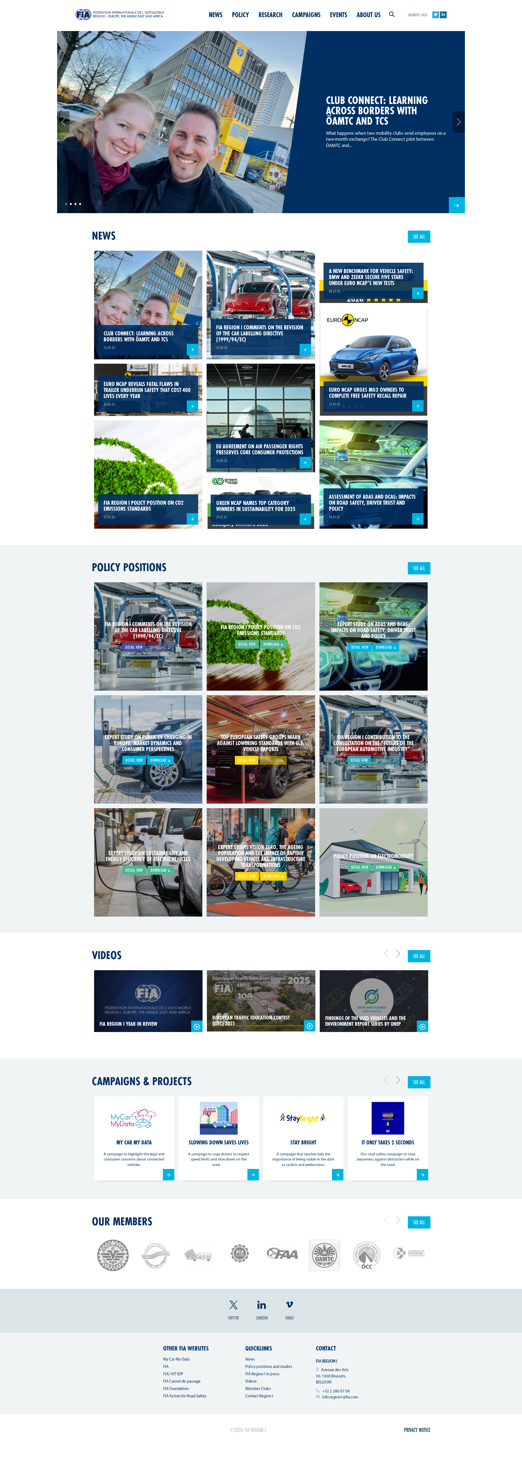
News (215, 14)
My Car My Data (176, 1360)
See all (419, 236)
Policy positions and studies (268, 1367)
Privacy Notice (417, 1430)
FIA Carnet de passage (182, 1382)
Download (272, 644)
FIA (166, 1367)
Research (270, 14)
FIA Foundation (176, 1389)
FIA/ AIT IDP (173, 1374)
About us (369, 14)
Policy (240, 14)
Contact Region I (259, 1396)
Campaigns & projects (142, 1081)
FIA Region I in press (262, 1374)
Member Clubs (258, 1389)
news (104, 235)
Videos (107, 955)
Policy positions (129, 567)
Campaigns (306, 14)
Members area (417, 15)
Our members (122, 1221)
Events (338, 14)
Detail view (133, 647)
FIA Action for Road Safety (184, 1396)
